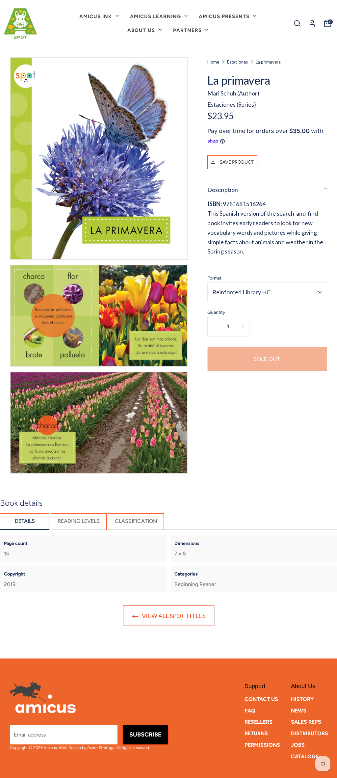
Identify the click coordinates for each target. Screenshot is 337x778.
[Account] (312, 23)
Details (25, 521)
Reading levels (79, 521)
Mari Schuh (221, 93)
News (298, 711)
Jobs (298, 745)
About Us (142, 30)
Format (214, 278)
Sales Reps (306, 722)
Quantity (216, 312)
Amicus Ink (96, 16)
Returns (256, 733)
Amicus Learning (156, 16)
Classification (136, 521)
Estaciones (237, 62)
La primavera (268, 62)
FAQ (250, 711)
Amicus (50, 747)
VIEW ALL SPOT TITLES (173, 615)
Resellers (258, 722)
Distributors (309, 733)
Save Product (236, 162)
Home (213, 62)
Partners (188, 30)
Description (222, 189)
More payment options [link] (267, 400)
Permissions (262, 745)
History (302, 699)
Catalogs (305, 756)
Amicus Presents (225, 16)
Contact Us (261, 699)
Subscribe (145, 734)
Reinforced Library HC (241, 292)
